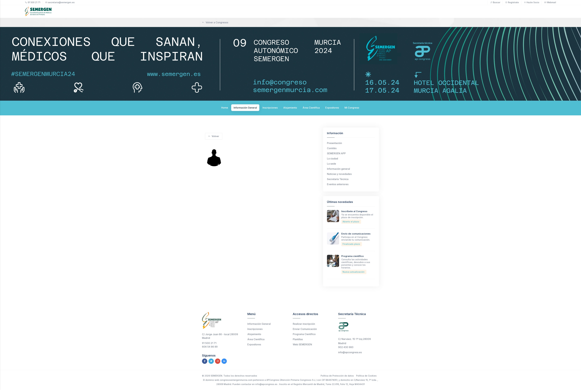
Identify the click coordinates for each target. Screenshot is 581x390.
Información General (259, 323)
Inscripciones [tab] (270, 107)
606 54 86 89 (210, 346)
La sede (331, 163)
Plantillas (298, 339)
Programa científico (352, 256)
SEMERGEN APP (336, 153)
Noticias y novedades (339, 173)
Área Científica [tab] (311, 107)
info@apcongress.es (350, 352)
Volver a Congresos (217, 22)
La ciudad (332, 158)
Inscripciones (255, 329)
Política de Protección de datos (337, 375)
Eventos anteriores (337, 184)
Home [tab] (224, 107)
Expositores (254, 344)
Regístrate (513, 2)
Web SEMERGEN (302, 344)
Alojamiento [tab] (290, 107)
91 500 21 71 (34, 2)
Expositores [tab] (332, 107)
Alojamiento (254, 334)
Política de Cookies (366, 375)
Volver (215, 136)
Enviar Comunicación (305, 329)
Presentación (334, 143)
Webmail (551, 2)
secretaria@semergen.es (61, 2)
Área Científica (255, 339)
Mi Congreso (352, 107)
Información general (338, 168)
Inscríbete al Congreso (354, 211)
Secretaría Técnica (337, 179)
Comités (331, 148)
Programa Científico (304, 334)
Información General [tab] (245, 107)
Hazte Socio (533, 2)
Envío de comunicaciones (356, 233)
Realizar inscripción (304, 323)
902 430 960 (345, 347)
